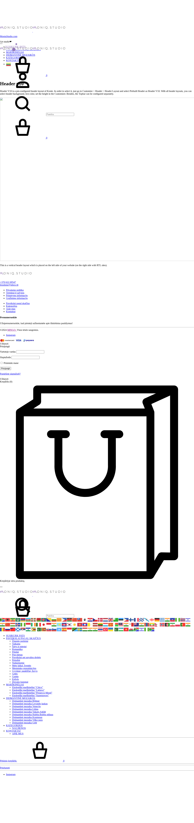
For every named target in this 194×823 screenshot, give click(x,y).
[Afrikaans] (2, 619)
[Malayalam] (126, 624)
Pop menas (17, 654)
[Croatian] (90, 619)
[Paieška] (37, 615)
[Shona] (33, 629)
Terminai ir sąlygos (15, 292)
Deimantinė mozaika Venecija (26, 706)
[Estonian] (121, 619)
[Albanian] (7, 619)
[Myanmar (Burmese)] (152, 624)
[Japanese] (43, 624)
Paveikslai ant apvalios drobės (26, 657)
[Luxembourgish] (105, 624)
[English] (110, 619)
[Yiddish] (141, 629)
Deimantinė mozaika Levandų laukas (30, 703)
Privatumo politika (15, 290)
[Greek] (162, 619)
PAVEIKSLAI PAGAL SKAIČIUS (23, 638)
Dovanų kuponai (20, 682)
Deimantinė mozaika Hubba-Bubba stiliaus (32, 714)
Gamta (15, 676)
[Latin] (90, 624)
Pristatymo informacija (17, 295)
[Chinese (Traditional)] (79, 619)
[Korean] (69, 624)
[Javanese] (49, 624)
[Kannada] (54, 624)
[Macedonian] (110, 624)
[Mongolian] (146, 624)
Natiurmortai (18, 663)
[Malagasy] (116, 624)
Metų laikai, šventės (21, 665)
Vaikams (16, 643)
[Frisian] (141, 619)
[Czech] (95, 619)
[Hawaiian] (183, 619)
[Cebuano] (64, 619)
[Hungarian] (12, 624)
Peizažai (16, 660)
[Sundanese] (69, 629)
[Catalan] (59, 619)
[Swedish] (79, 629)
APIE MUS (17, 733)
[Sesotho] (28, 629)
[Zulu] (152, 629)
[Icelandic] (18, 624)
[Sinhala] (43, 629)
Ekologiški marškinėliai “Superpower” (30, 695)
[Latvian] (95, 624)
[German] (157, 619)
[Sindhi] (38, 629)
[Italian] (38, 624)
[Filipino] (126, 619)
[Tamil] (90, 629)
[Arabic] (18, 619)
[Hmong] (7, 624)
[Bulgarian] (54, 619)
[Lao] (85, 624)
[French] (136, 619)
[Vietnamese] (126, 629)
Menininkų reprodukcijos (24, 668)
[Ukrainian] (110, 629)
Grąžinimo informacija (17, 298)
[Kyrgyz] (79, 624)
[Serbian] (23, 629)
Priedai (15, 652)
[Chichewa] (69, 619)
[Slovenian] (54, 629)
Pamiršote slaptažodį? (10, 373)
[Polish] (177, 624)
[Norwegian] (162, 624)
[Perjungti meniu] (1, 43)
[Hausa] (177, 619)
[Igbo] (23, 624)
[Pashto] (167, 624)
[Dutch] (105, 619)
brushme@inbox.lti (9, 285)
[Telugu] (95, 629)
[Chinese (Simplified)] (74, 619)
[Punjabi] (188, 624)
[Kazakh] (59, 624)
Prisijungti (5, 368)
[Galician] (146, 619)
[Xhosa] (136, 629)
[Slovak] (49, 629)
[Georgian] (152, 619)
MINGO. (12, 330)
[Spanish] (64, 629)
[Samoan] (12, 629)
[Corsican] (85, 619)
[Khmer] (64, 624)
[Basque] (33, 619)
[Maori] (136, 624)
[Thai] (100, 629)
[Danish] (100, 619)
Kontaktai (10, 311)
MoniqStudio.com (8, 36)
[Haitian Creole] (172, 619)
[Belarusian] (38, 619)
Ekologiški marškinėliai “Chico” (27, 687)
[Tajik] (85, 629)
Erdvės (15, 679)
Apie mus (10, 308)
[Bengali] (43, 619)
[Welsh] (131, 629)
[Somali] (59, 629)
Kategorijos (11, 306)
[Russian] (7, 629)
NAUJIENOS (19, 728)
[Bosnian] (49, 619)
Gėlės (15, 673)
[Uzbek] (121, 629)
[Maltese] (131, 624)
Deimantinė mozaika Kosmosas (27, 717)
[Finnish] (131, 619)
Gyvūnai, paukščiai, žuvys (24, 671)
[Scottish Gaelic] (18, 629)
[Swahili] (74, 629)
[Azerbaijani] (28, 619)
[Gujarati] (167, 619)
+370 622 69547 (8, 282)
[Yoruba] (146, 629)
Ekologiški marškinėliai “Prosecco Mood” (32, 692)
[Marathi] (141, 624)
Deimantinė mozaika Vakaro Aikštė (29, 712)
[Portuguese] (183, 624)
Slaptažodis (5, 357)
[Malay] (121, 624)
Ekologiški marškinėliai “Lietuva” (28, 690)
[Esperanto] (116, 619)
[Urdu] (116, 629)
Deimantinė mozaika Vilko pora (27, 720)
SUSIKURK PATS (15, 47)
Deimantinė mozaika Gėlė (24, 722)
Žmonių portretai (20, 641)
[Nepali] (157, 624)
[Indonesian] (28, 624)
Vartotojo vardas (8, 351)
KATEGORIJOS (14, 725)
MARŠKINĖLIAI (15, 684)
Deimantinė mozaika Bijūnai (25, 701)
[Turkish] (105, 629)
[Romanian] (2, 629)
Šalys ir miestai (19, 646)
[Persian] (172, 624)
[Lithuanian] (8, 64)
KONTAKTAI (13, 731)
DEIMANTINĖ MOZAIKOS (20, 698)
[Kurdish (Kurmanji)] (74, 624)
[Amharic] (12, 619)
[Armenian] (23, 619)
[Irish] (33, 624)
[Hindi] (2, 624)
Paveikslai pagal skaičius (18, 303)
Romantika (17, 649)
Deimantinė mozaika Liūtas (25, 709)
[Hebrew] (188, 619)
